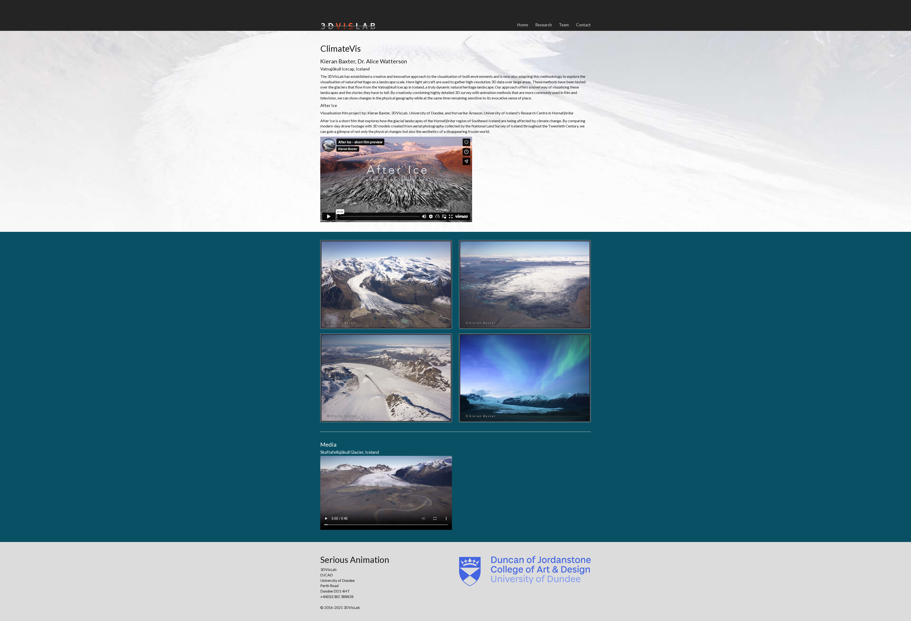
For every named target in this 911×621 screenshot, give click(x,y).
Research (543, 24)
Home (522, 24)
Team (564, 24)
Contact (583, 24)
